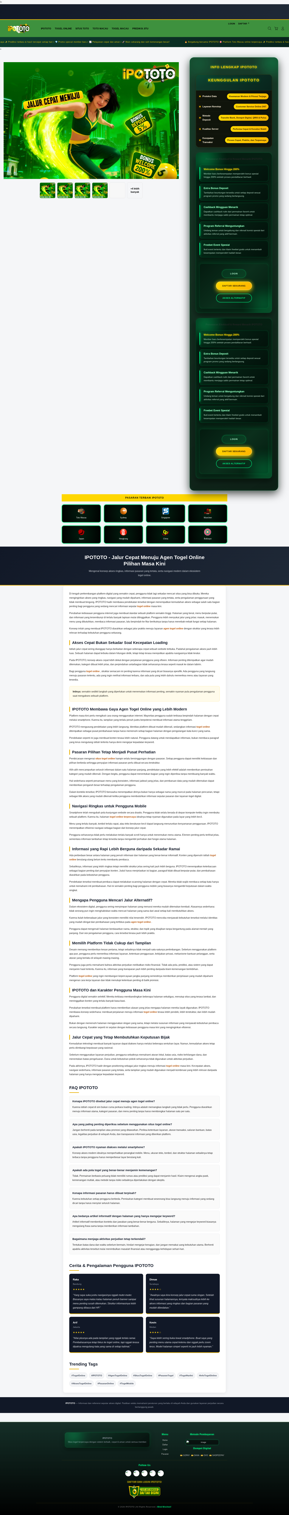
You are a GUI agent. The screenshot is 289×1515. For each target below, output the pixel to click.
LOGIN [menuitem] (231, 23)
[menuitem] (46, 28)
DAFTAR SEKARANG (234, 286)
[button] (276, 28)
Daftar (165, 1445)
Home (165, 1440)
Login (165, 1449)
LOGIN (234, 273)
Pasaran (165, 1454)
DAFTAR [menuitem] (242, 23)
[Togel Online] (18, 28)
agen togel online (173, 628)
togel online (144, 606)
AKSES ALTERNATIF (233, 298)
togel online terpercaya (123, 817)
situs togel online (105, 758)
